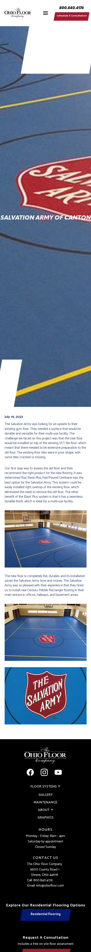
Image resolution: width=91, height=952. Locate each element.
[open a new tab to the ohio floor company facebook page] (30, 772)
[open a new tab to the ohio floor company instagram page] (44, 772)
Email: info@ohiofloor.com (45, 885)
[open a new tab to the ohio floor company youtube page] (58, 772)
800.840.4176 (71, 8)
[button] (45, 13)
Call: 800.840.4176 (40, 880)
